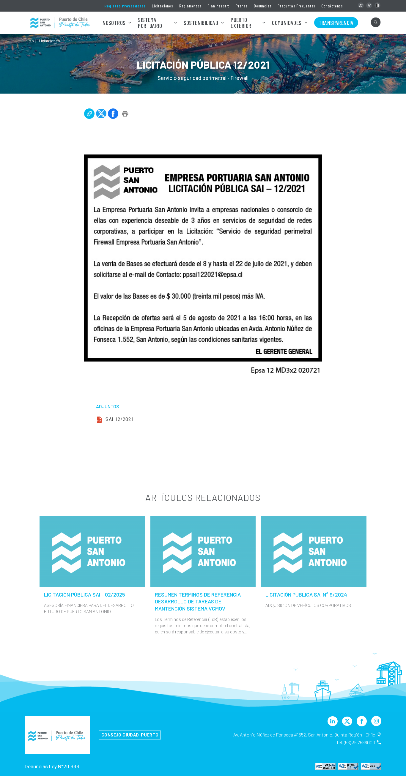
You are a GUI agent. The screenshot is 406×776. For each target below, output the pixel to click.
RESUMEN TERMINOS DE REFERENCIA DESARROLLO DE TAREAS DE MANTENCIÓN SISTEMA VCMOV (198, 601)
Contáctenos (332, 5)
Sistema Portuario (150, 23)
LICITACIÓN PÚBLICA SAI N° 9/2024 (306, 594)
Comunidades (286, 23)
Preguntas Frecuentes (296, 5)
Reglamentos (190, 5)
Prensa (242, 5)
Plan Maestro (218, 5)
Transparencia (336, 23)
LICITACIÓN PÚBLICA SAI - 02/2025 (84, 594)
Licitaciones (162, 5)
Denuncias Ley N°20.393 (52, 766)
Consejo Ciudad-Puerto (129, 735)
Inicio (29, 41)
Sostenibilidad (201, 23)
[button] (361, 5)
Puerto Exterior (241, 23)
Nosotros (114, 23)
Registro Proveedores (125, 5)
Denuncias (263, 5)
